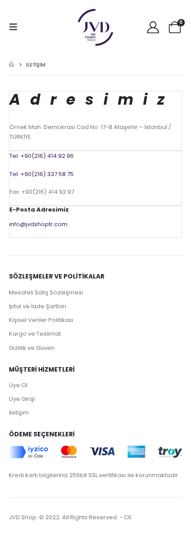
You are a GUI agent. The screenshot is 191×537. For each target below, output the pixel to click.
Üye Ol (18, 385)
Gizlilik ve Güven (32, 348)
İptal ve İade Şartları (37, 306)
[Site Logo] (95, 27)
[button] (16, 27)
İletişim (19, 412)
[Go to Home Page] (11, 65)
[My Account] (153, 27)
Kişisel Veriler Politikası (41, 320)
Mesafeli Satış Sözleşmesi (46, 292)
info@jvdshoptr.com (38, 224)
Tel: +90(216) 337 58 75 (41, 174)
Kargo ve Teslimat (35, 333)
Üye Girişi (22, 399)
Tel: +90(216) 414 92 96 (41, 156)
